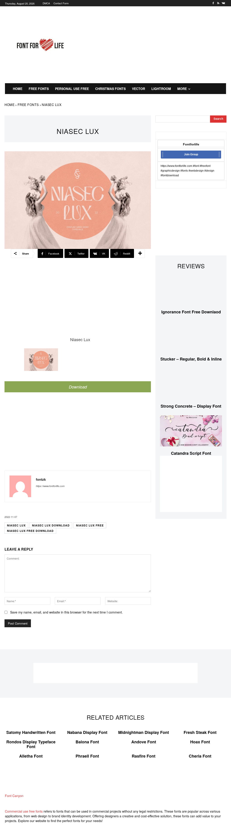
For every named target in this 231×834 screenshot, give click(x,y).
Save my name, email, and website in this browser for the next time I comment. (66, 612)
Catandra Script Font (191, 453)
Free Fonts (28, 104)
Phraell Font (87, 756)
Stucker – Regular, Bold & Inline (191, 359)
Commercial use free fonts (24, 811)
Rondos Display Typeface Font (30, 744)
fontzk (41, 479)
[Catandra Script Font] (191, 430)
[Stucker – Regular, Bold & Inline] (191, 336)
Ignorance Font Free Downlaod (191, 312)
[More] (140, 253)
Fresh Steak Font (200, 732)
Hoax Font (200, 742)
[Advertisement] (156, 44)
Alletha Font (31, 756)
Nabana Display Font (87, 732)
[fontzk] (20, 486)
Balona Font (87, 742)
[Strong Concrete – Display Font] (191, 383)
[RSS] (218, 3)
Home (9, 104)
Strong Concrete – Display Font (191, 406)
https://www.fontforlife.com (50, 486)
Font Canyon (14, 795)
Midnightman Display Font (143, 732)
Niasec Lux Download (51, 525)
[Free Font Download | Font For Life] (39, 45)
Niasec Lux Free (90, 525)
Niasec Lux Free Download (30, 531)
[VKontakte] (223, 3)
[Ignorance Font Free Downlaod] (191, 289)
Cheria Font (200, 756)
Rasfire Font (143, 756)
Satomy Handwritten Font (30, 732)
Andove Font (143, 742)
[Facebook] (213, 3)
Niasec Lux (16, 525)
